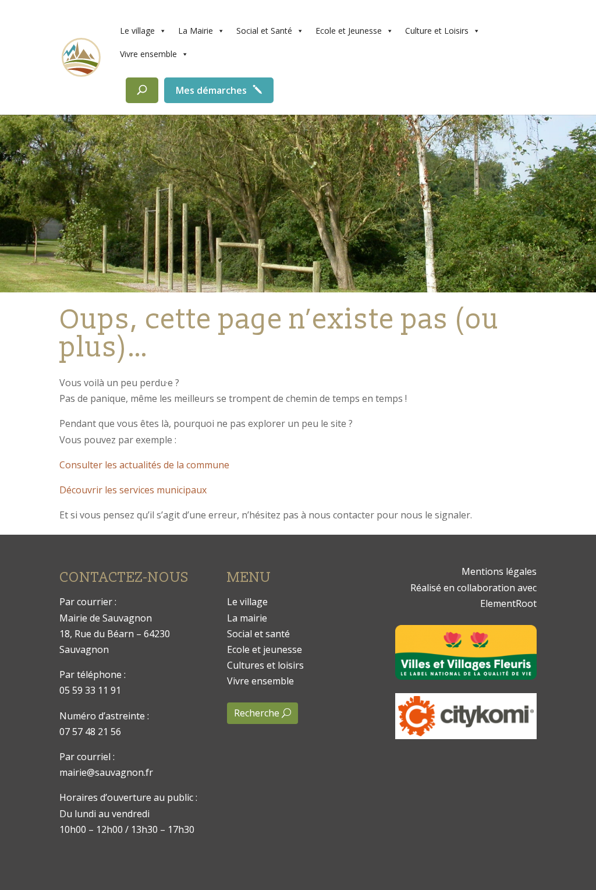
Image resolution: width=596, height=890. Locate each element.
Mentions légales (499, 571)
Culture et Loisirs (437, 30)
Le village (137, 30)
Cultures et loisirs (265, 665)
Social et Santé (264, 30)
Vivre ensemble (148, 53)
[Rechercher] (142, 90)
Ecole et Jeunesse (348, 30)
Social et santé (258, 633)
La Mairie (195, 30)
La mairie (247, 618)
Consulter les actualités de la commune (144, 464)
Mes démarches (211, 90)
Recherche (256, 713)
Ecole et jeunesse (264, 649)
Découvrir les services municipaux (133, 489)
